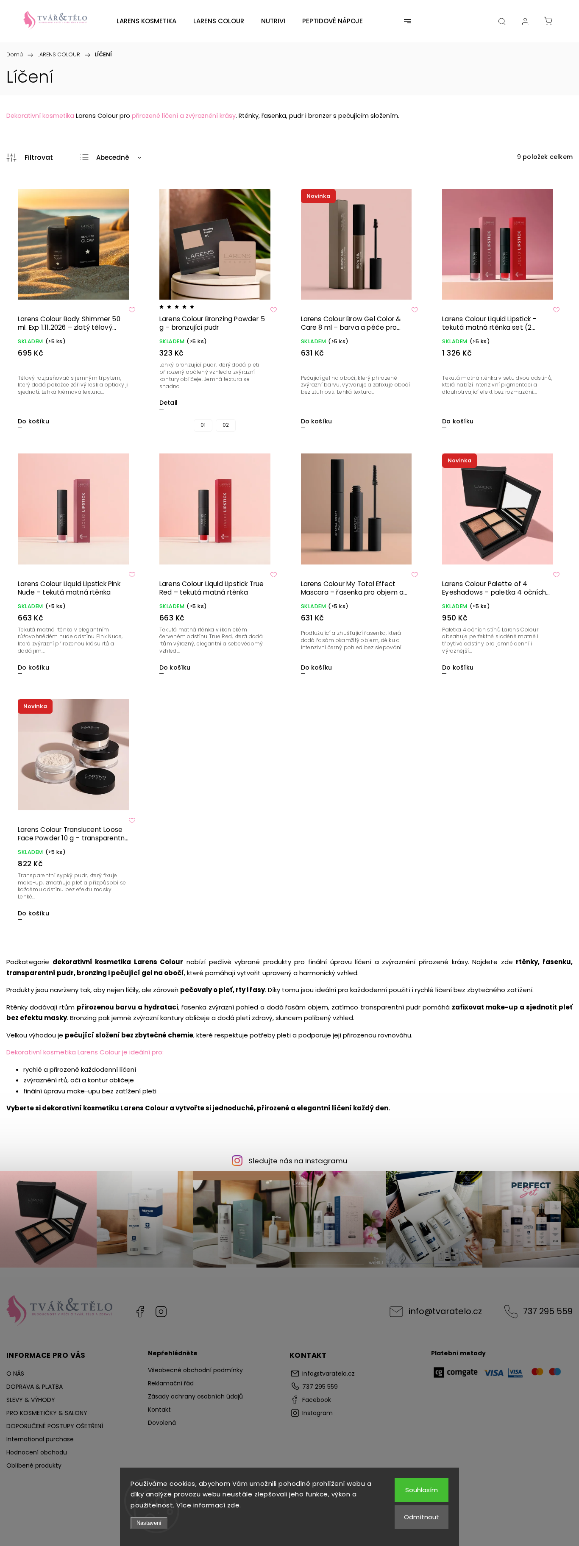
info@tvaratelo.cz (445, 1311)
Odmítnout (421, 1517)
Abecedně (112, 157)
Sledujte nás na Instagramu (297, 1161)
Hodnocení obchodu (36, 1452)
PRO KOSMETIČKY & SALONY (46, 1413)
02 (226, 425)
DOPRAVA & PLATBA (34, 1386)
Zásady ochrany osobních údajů (195, 1396)
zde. (234, 1505)
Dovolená (162, 1422)
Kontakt (159, 1409)
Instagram (161, 1311)
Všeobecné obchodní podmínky (195, 1370)
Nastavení (148, 1523)
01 (203, 425)
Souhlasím (421, 1489)
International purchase (40, 1439)
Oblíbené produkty (33, 1465)
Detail (168, 402)
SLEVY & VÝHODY (30, 1400)
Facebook (140, 1311)
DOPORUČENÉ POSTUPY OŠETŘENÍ (54, 1426)
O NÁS (15, 1373)
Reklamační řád (171, 1383)
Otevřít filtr (29, 157)
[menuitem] (146, 21)
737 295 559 (548, 1311)
